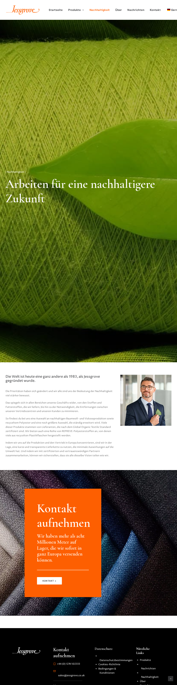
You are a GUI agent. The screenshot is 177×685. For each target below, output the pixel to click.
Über (118, 10)
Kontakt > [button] (49, 581)
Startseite (56, 10)
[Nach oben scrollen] (170, 678)
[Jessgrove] (23, 10)
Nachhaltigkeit (100, 10)
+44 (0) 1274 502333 (68, 664)
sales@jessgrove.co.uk (71, 675)
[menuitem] (55, 10)
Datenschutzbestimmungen (116, 660)
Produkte (74, 10)
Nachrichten (135, 10)
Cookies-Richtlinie (109, 664)
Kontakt (155, 10)
